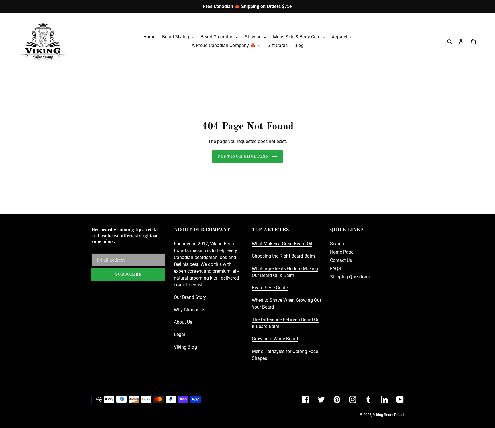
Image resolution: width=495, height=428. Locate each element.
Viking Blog (185, 347)
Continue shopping (243, 156)
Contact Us (341, 260)
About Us (183, 322)
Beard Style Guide (270, 287)
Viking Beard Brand (388, 415)
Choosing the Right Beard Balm (283, 256)
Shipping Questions (350, 277)
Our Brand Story (190, 297)
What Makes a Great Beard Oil (282, 243)
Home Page (341, 252)
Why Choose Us (189, 310)
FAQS (335, 268)
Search (337, 243)
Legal (179, 334)
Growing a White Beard (275, 338)
